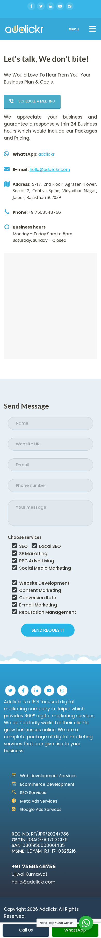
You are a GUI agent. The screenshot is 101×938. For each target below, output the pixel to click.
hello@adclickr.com (50, 170)
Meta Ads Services (38, 801)
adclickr (46, 154)
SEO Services (33, 793)
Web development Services (48, 776)
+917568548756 (44, 212)
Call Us (26, 930)
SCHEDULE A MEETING (36, 101)
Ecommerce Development (47, 784)
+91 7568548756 (34, 866)
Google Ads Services (40, 809)
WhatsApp (75, 930)
